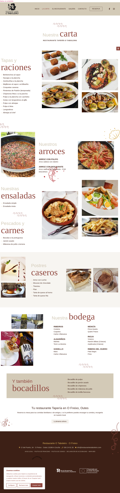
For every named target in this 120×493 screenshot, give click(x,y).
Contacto (82, 9)
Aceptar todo (36, 485)
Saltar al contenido (6, 1)
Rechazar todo (23, 485)
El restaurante (59, 9)
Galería (72, 9)
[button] (118, 48)
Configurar (11, 485)
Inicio (37, 9)
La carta (45, 9)
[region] (24, 478)
